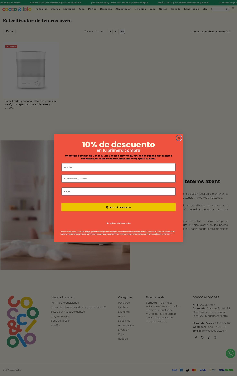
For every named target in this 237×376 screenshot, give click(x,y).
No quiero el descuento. (118, 223)
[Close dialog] (179, 138)
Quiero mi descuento (118, 207)
